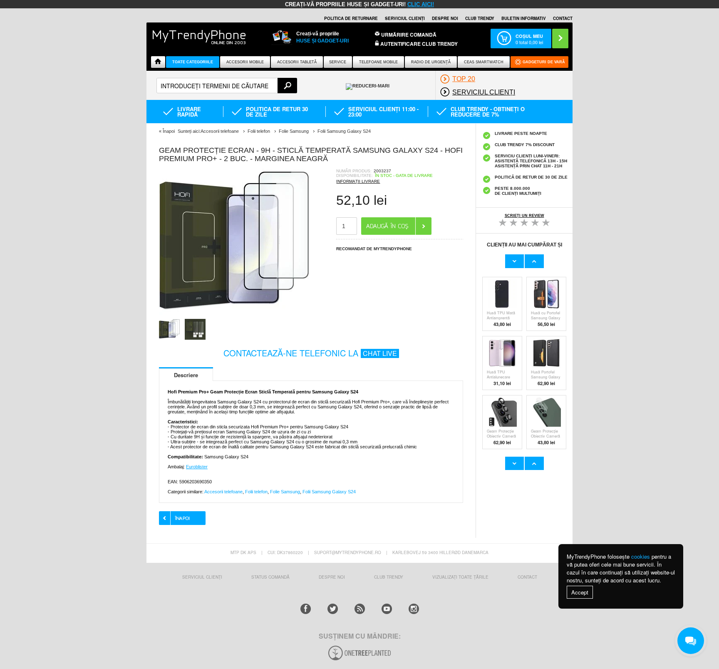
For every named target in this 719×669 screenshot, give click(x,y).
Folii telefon (256, 491)
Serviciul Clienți (202, 577)
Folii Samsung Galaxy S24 (329, 491)
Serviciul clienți (405, 18)
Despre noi (445, 18)
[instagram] (414, 609)
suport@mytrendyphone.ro (347, 552)
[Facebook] (305, 609)
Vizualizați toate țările (460, 577)
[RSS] (360, 609)
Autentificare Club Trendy (418, 43)
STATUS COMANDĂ (270, 577)
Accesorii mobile (245, 62)
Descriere (186, 375)
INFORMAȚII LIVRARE (358, 181)
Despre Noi (332, 577)
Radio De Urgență (431, 62)
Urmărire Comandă (408, 34)
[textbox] (226, 85)
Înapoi (169, 131)
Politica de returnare (351, 18)
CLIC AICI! (420, 4)
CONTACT (527, 577)
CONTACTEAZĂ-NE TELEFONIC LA (310, 353)
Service (337, 62)
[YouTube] (387, 609)
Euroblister (197, 466)
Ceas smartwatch (483, 62)
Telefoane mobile (378, 62)
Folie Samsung (285, 491)
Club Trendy (479, 18)
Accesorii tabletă (297, 62)
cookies (640, 556)
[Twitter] (332, 609)
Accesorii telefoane (223, 491)
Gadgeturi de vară (544, 62)
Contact (563, 18)
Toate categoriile (192, 62)
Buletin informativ (523, 18)
